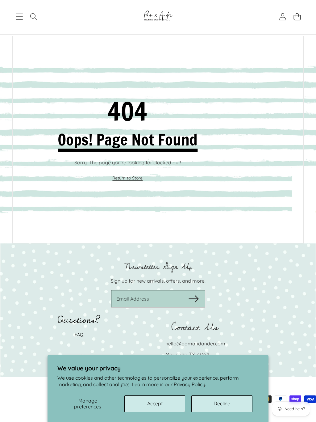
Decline (222, 403)
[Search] (34, 17)
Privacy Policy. (190, 384)
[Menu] (19, 17)
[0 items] (297, 17)
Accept (155, 403)
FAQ (79, 334)
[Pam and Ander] (158, 16)
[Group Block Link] (158, 310)
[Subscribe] (193, 298)
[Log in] (282, 17)
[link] (127, 178)
